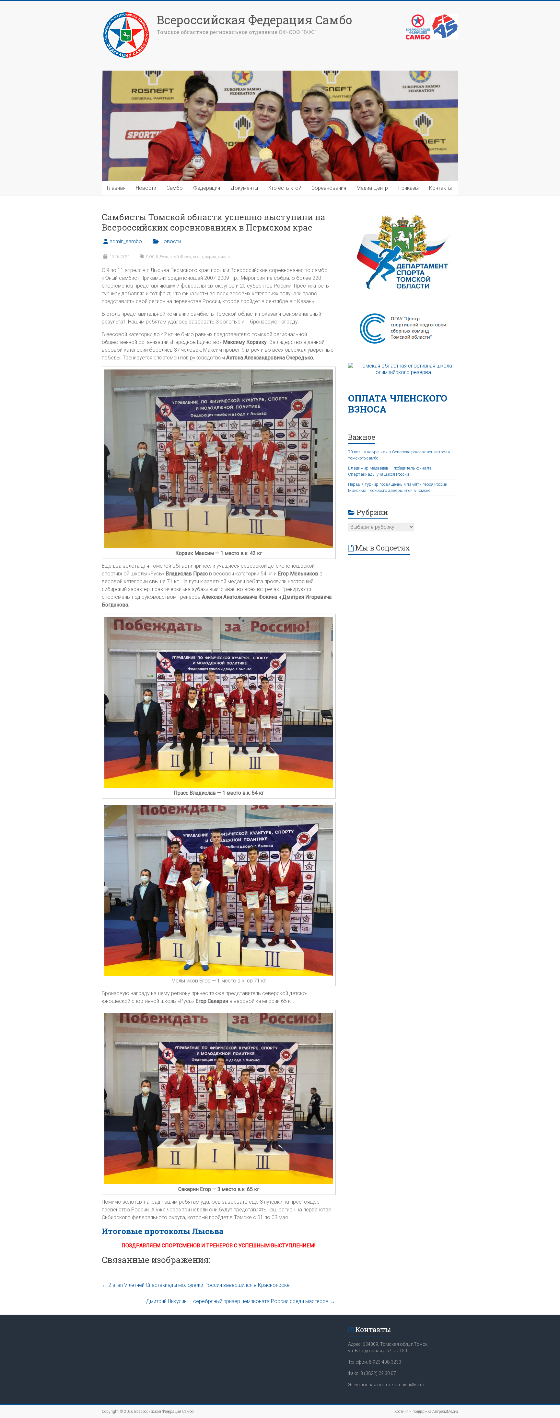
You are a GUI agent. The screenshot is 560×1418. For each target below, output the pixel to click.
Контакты (440, 188)
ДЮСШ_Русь (157, 257)
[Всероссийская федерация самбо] (418, 17)
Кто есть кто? (284, 188)
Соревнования (328, 188)
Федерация (206, 188)
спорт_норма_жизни (211, 257)
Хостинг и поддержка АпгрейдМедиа (426, 1411)
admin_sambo (126, 241)
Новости (146, 188)
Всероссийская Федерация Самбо (254, 20)
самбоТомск (180, 257)
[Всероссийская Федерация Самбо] (126, 14)
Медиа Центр (372, 188)
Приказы (408, 188)
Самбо (175, 188)
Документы (244, 188)
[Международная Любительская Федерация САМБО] (444, 17)
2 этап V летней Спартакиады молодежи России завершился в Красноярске (196, 1285)
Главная (116, 188)
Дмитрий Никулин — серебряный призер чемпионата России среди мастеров (240, 1301)
